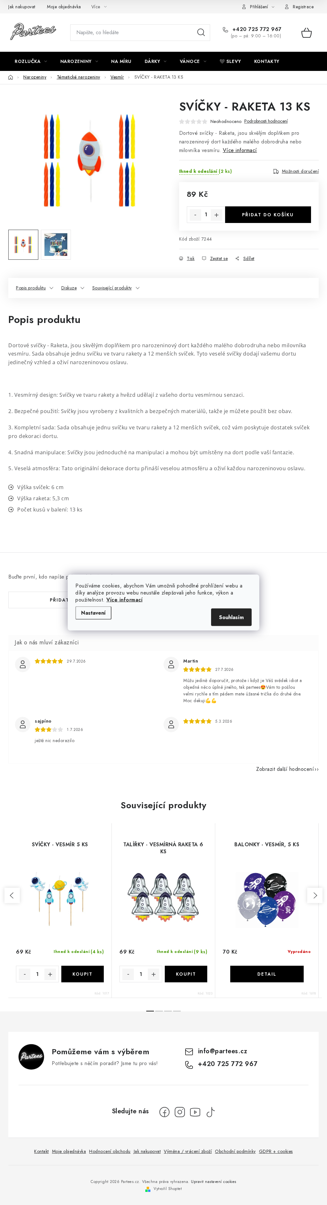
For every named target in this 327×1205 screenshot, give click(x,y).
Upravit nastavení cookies (213, 1182)
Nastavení (93, 613)
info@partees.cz (222, 1051)
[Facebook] (164, 1112)
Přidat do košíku (268, 214)
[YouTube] (195, 1112)
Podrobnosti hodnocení (266, 121)
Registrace (303, 7)
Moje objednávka (64, 7)
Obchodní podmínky (235, 1151)
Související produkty (112, 288)
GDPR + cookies (276, 1151)
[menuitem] (31, 61)
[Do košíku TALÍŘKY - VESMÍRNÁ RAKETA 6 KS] (186, 974)
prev (12, 895)
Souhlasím (231, 617)
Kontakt (41, 1151)
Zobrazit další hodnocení (285, 769)
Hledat (201, 32)
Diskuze (69, 288)
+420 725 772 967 (256, 29)
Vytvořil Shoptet (168, 1189)
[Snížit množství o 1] (195, 215)
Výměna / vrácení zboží (188, 1151)
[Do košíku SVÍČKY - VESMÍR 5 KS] (82, 974)
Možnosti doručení (300, 171)
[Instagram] (180, 1112)
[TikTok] (210, 1112)
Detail (267, 974)
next (315, 895)
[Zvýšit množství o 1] (216, 215)
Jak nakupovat (21, 7)
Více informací (124, 599)
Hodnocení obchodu (110, 1151)
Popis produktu (31, 288)
